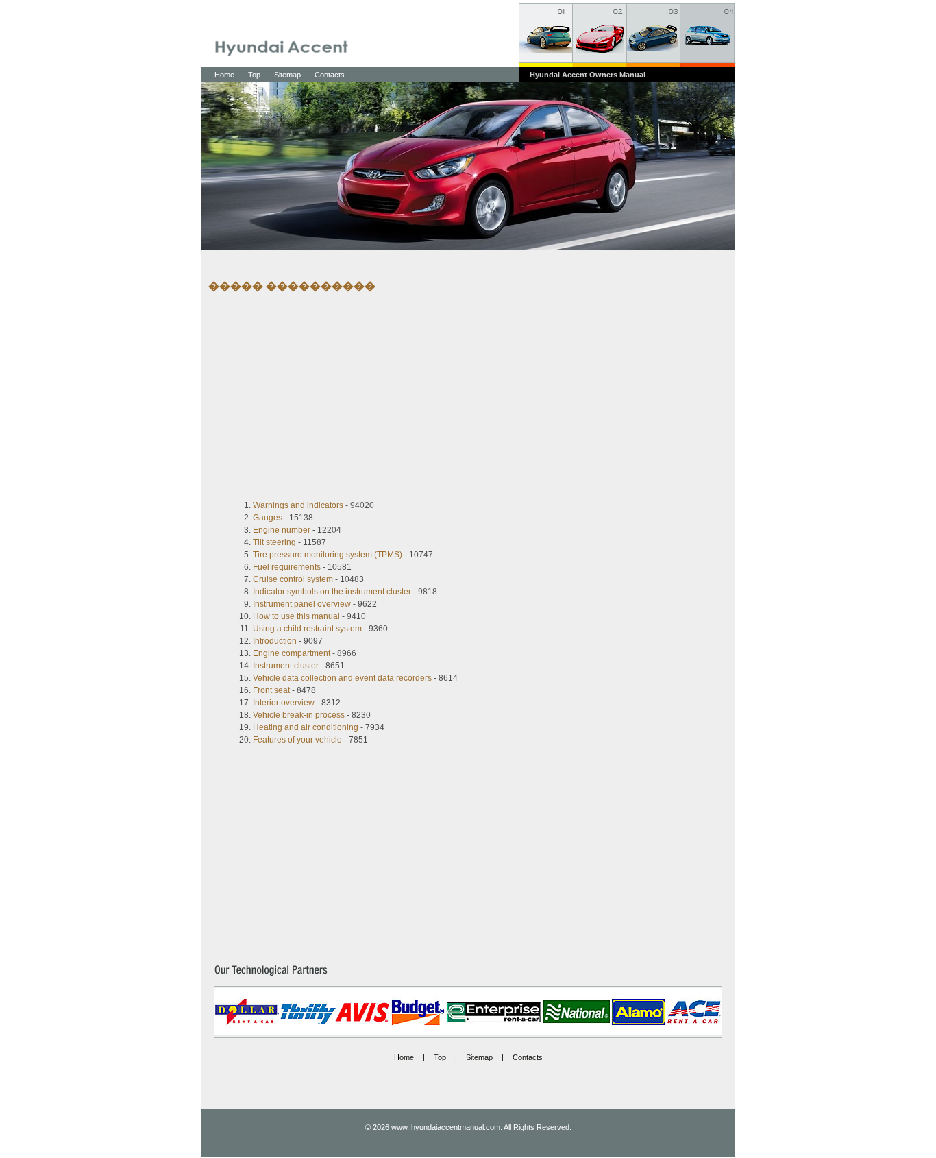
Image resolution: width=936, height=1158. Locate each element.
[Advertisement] (457, 396)
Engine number (281, 530)
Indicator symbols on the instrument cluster (332, 591)
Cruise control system (293, 579)
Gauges (267, 517)
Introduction (275, 641)
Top (254, 75)
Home (224, 75)
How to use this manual (296, 616)
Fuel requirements (287, 567)
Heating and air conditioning (305, 727)
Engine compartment (291, 653)
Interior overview (284, 703)
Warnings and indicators (298, 505)
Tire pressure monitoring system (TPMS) (327, 554)
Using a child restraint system (307, 629)
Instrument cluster (286, 666)
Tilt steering (274, 542)
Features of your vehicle (297, 740)
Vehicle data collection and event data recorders (342, 678)
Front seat (271, 690)
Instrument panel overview (302, 604)
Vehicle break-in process (299, 715)
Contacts (330, 75)
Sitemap (287, 75)
